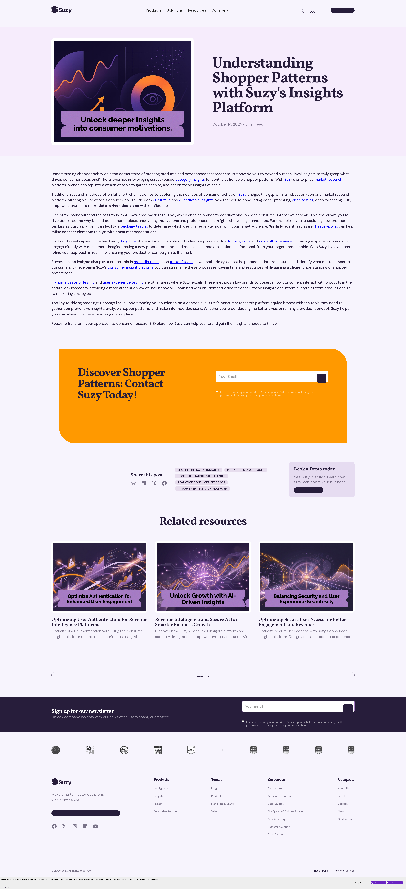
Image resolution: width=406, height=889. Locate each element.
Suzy (288, 179)
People (342, 796)
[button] (153, 10)
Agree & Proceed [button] (376, 883)
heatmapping (326, 226)
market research (328, 179)
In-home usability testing (73, 282)
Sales (214, 811)
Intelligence (161, 788)
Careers (343, 804)
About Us (343, 788)
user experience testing (123, 282)
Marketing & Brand (222, 804)
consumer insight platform (130, 267)
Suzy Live (128, 241)
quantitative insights (196, 200)
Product (216, 796)
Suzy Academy (276, 819)
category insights (190, 179)
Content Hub (275, 788)
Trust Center (275, 834)
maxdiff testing (182, 261)
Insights (158, 796)
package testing (134, 226)
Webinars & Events (279, 796)
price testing (302, 200)
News (341, 811)
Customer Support (278, 827)
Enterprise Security (166, 811)
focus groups (239, 241)
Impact (158, 804)
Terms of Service (344, 870)
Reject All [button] (390, 883)
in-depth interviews (276, 241)
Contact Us (345, 819)
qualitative (162, 200)
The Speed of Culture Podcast (285, 811)
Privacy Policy (321, 870)
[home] (61, 10)
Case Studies (275, 804)
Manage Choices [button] (360, 883)
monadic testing (148, 261)
